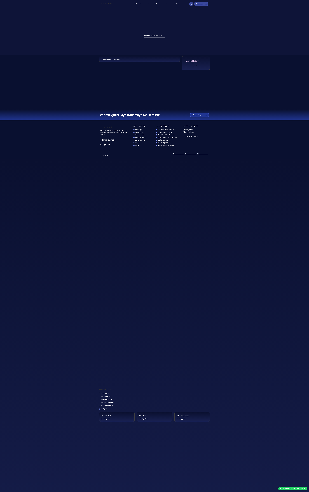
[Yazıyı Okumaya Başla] (164, 35)
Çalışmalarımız (170, 4)
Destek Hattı (106, 416)
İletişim (178, 4)
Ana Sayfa (129, 4)
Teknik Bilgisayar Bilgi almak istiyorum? (294, 488)
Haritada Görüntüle (193, 136)
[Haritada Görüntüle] (184, 136)
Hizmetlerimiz (148, 4)
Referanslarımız (160, 4)
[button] (205, 61)
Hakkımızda (138, 4)
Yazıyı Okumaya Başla (153, 35)
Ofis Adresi (143, 416)
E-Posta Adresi (183, 416)
